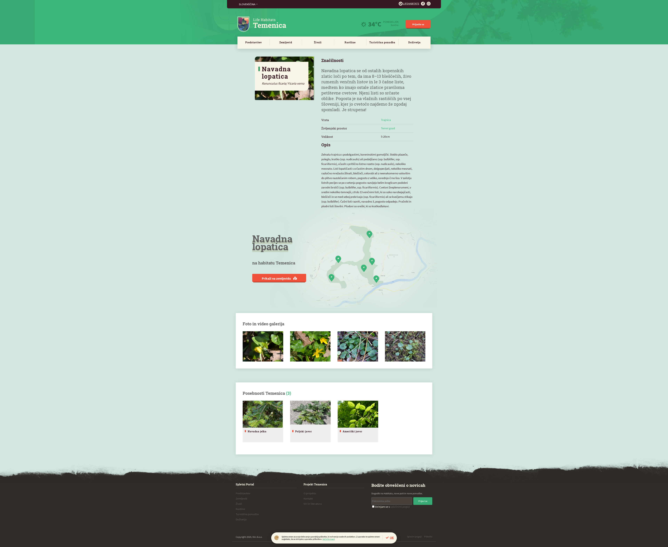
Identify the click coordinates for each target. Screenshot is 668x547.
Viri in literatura (313, 503)
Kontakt (308, 498)
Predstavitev (253, 42)
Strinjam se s (392, 506)
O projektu (310, 493)
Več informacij (329, 539)
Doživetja (414, 42)
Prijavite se (418, 24)
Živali (318, 42)
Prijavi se (422, 501)
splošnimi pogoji (400, 506)
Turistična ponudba (382, 42)
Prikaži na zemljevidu (277, 278)
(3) (288, 393)
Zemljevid (285, 42)
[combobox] (248, 4)
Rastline (350, 42)
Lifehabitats (411, 3)
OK (392, 538)
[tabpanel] (263, 421)
